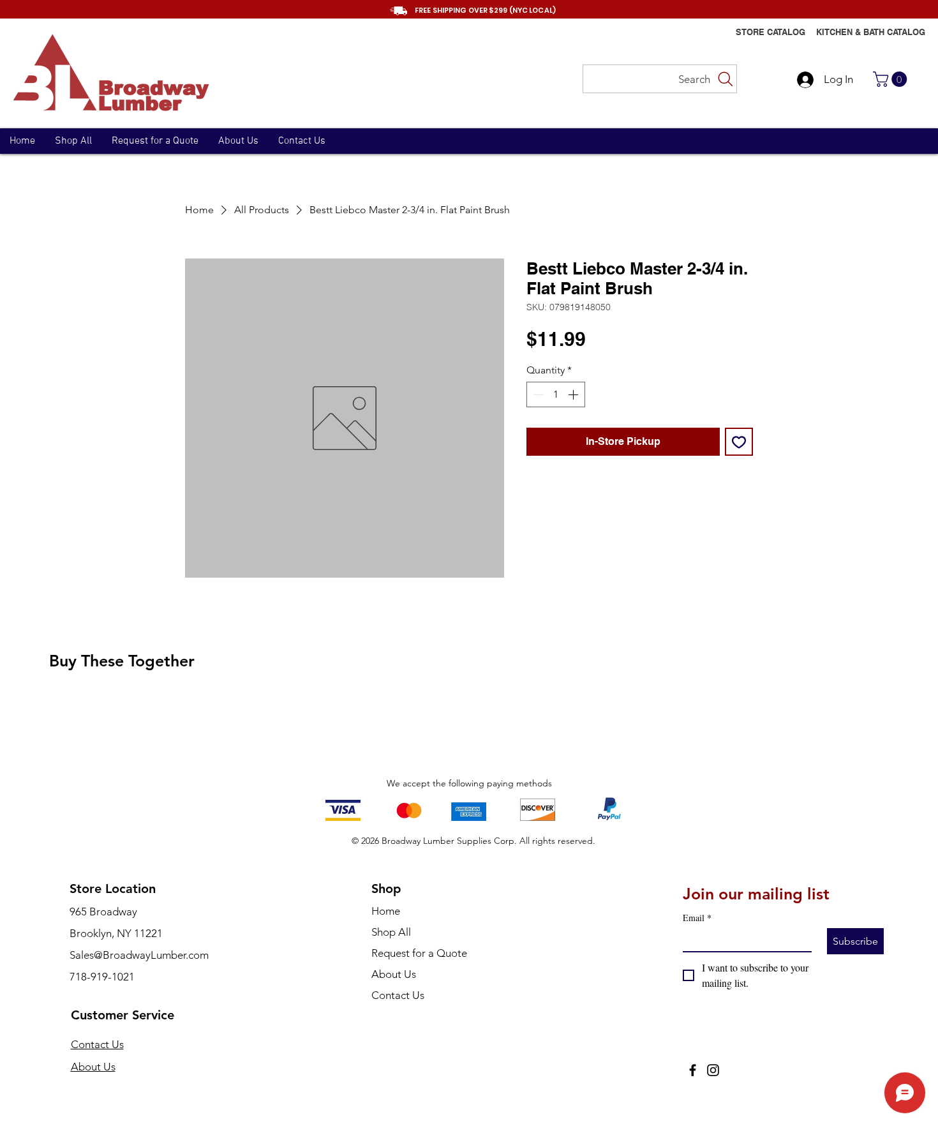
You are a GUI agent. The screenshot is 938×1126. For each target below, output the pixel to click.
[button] (892, 79)
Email (697, 917)
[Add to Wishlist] (739, 442)
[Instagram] (713, 1070)
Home (385, 911)
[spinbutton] (555, 394)
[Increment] (574, 394)
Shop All (391, 932)
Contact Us (97, 1044)
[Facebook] (693, 1070)
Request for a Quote (419, 953)
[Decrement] (537, 394)
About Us (93, 1066)
